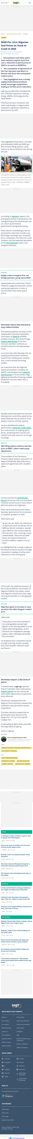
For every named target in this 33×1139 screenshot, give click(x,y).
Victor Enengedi (7, 53)
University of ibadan (8, 761)
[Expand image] (31, 156)
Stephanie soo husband (22, 764)
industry (15, 216)
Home (3, 34)
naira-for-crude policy (22, 427)
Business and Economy (14, 34)
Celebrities (4, 850)
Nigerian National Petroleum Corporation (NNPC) (17, 747)
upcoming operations (15, 340)
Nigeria (16, 336)
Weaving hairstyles (23, 761)
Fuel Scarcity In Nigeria (9, 751)
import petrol (7, 691)
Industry (3, 965)
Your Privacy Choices (18, 1138)
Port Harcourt (12, 243)
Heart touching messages (9, 758)
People (3, 868)
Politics (3, 859)
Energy (25, 34)
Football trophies (7, 764)
